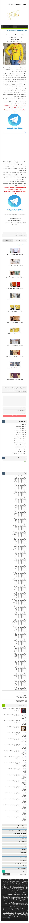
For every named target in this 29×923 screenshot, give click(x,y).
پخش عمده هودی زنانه (21, 451)
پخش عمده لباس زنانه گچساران (20, 595)
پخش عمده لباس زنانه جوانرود (20, 580)
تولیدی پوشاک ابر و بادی (22, 835)
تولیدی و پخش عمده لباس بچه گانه (20, 833)
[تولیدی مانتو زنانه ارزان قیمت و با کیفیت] (23, 754)
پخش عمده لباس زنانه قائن (20, 642)
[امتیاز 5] (25, 230)
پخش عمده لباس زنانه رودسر (20, 662)
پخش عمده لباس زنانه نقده (20, 575)
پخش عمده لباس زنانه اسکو (20, 519)
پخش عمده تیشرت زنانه (21, 430)
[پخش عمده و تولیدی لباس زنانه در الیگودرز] (15, 332)
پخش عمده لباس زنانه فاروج (20, 641)
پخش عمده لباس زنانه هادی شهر (19, 525)
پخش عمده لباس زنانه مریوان (20, 586)
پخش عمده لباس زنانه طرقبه (20, 532)
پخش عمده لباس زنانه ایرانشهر (20, 577)
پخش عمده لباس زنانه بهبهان (20, 506)
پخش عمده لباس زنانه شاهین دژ (19, 572)
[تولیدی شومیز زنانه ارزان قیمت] (23, 741)
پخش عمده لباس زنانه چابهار (20, 585)
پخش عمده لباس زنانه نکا (21, 610)
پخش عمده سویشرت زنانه (20, 442)
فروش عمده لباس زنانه (22, 695)
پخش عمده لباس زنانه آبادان (20, 643)
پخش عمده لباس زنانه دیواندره (20, 671)
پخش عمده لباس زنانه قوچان (20, 635)
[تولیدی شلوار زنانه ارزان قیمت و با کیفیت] (23, 718)
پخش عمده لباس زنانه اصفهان (20, 478)
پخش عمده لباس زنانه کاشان (20, 627)
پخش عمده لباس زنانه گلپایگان (20, 628)
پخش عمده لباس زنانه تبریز (20, 489)
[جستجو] (4, 26)
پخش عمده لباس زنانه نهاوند (20, 677)
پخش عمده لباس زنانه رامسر (20, 604)
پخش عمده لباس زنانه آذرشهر (20, 518)
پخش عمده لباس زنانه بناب (20, 504)
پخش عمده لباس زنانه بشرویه (20, 543)
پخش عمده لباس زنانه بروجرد (20, 683)
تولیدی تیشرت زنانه (23, 838)
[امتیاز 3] (23, 230)
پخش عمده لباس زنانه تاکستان (20, 501)
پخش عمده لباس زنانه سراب (20, 520)
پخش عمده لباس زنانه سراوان (20, 583)
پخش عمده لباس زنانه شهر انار (20, 651)
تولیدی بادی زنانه (23, 852)
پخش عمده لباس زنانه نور (21, 607)
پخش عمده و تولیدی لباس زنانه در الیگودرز (15, 333)
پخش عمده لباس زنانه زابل (20, 512)
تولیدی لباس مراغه (16, 388)
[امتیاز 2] (21, 230)
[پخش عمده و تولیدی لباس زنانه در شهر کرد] (15, 354)
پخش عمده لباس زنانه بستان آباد (19, 528)
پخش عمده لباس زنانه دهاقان (20, 516)
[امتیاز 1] (20, 230)
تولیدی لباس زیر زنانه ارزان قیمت (13, 780)
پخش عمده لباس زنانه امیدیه (20, 550)
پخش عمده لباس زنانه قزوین (20, 499)
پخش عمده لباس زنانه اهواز (20, 497)
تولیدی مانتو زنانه (23, 860)
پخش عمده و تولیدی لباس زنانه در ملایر (15, 379)
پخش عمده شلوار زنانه (21, 444)
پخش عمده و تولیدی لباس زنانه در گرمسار (14, 277)
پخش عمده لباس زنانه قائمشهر (20, 606)
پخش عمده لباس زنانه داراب (20, 553)
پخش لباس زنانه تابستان (22, 827)
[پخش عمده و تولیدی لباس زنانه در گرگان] (15, 263)
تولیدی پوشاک (22, 67)
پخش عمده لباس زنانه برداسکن (20, 539)
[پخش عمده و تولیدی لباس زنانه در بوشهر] (15, 252)
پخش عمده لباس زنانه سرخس (20, 538)
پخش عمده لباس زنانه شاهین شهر (19, 633)
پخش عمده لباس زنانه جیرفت (20, 570)
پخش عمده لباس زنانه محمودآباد (19, 602)
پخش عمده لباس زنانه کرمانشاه (19, 493)
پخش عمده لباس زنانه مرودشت (20, 560)
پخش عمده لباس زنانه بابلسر (20, 617)
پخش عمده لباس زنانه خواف (20, 535)
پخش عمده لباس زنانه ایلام (20, 684)
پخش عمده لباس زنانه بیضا (21, 554)
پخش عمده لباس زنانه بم (21, 562)
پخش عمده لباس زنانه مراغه (20, 521)
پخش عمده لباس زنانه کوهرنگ (20, 589)
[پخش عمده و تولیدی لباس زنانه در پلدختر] (15, 343)
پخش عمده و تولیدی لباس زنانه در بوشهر (15, 254)
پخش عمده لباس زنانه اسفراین (20, 613)
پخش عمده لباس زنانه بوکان (20, 568)
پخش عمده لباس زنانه (15, 39)
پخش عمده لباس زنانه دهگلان (20, 513)
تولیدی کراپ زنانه (23, 849)
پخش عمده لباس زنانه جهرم (20, 507)
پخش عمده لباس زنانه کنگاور (20, 667)
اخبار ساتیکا (24, 424)
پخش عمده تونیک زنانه (21, 428)
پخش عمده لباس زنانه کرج (21, 477)
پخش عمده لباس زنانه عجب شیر (19, 531)
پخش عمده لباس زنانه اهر (21, 502)
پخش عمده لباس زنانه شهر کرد (20, 678)
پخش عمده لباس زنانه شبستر (20, 529)
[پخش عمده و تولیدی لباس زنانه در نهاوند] (15, 366)
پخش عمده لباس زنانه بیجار (20, 669)
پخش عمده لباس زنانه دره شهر (20, 590)
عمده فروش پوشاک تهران (21, 696)
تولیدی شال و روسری (22, 868)
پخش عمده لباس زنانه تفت (20, 601)
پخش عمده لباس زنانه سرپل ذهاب (19, 579)
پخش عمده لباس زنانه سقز (20, 670)
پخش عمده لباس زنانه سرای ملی (19, 626)
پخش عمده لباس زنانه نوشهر (20, 608)
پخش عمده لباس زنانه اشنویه (20, 576)
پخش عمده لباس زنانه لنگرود (20, 664)
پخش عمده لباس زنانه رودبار (20, 611)
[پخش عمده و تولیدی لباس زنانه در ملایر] (15, 377)
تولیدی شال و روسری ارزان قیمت (13, 774)
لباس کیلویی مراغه (11, 389)
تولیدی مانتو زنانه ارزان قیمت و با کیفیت (12, 750)
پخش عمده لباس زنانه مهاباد (20, 573)
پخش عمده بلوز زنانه (22, 426)
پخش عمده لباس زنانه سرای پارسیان (18, 623)
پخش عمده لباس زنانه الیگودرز (20, 681)
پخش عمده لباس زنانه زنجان (20, 494)
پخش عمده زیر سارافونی (21, 436)
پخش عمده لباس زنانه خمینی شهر (19, 621)
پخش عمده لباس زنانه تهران (20, 475)
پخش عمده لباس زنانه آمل (21, 615)
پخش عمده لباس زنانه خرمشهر (20, 646)
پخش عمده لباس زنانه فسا (21, 555)
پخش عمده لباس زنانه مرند (20, 522)
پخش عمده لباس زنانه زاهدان (20, 488)
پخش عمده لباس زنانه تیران (20, 631)
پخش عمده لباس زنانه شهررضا (20, 514)
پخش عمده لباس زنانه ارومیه (20, 491)
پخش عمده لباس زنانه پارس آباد (19, 596)
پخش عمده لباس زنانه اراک (20, 500)
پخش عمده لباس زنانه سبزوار (20, 634)
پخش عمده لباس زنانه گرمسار (20, 687)
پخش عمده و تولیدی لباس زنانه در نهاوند (15, 367)
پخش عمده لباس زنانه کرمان (20, 486)
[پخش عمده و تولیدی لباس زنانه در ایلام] (15, 297)
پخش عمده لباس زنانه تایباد (20, 505)
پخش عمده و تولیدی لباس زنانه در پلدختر (15, 345)
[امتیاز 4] (24, 230)
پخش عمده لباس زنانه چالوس (20, 609)
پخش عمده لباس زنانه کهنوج (20, 569)
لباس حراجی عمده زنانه (22, 825)
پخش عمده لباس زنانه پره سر (20, 661)
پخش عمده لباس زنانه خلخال (20, 597)
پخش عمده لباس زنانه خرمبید (20, 649)
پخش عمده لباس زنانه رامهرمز (20, 547)
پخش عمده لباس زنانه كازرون (20, 558)
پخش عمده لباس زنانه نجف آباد (20, 630)
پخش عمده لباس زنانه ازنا (21, 682)
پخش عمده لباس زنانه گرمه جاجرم (19, 540)
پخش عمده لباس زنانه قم (21, 485)
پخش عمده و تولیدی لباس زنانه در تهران (12, 744)
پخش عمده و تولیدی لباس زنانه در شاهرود (14, 288)
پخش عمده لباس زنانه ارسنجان (20, 556)
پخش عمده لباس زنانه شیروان (20, 640)
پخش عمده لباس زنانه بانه (21, 668)
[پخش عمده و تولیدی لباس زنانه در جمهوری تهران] (23, 712)
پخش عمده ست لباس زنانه (20, 440)
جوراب (13, 79)
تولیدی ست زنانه (23, 854)
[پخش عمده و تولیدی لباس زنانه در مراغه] (14, 54)
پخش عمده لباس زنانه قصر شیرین (19, 593)
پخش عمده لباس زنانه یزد (21, 487)
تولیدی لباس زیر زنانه (22, 865)
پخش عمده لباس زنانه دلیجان (20, 654)
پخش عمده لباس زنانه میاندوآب (20, 574)
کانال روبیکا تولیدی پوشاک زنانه (14, 768)
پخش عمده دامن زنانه (21, 434)
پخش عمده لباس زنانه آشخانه (20, 541)
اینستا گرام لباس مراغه (8, 387)
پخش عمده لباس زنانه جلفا (21, 523)
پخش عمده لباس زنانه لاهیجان (20, 656)
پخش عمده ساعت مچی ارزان (21, 700)
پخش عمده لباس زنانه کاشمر (20, 636)
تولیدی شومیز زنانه (23, 841)
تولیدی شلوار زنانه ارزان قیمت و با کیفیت (12, 714)
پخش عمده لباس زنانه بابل (21, 616)
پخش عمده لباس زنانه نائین (20, 629)
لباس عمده (24, 693)
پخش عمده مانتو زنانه (21, 448)
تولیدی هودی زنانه (23, 844)
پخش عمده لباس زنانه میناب (20, 581)
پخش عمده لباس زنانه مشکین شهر (19, 599)
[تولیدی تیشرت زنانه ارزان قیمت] (23, 730)
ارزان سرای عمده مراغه (17, 387)
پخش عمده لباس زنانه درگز (20, 536)
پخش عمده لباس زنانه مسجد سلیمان (18, 549)
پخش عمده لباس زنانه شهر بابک (19, 653)
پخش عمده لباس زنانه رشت (20, 498)
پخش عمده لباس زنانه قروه (20, 673)
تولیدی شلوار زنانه (23, 857)
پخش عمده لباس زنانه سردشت (20, 565)
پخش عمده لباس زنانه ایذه (21, 545)
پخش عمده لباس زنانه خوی (20, 566)
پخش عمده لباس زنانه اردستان (20, 620)
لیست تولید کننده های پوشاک (21, 391)
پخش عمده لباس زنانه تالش (20, 663)
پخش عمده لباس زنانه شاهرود (20, 685)
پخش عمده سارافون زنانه (21, 438)
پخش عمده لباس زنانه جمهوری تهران (18, 624)
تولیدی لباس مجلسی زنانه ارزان (20, 863)
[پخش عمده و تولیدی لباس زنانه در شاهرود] (15, 286)
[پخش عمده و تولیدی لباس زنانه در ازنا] (15, 320)
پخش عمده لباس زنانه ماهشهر (20, 546)
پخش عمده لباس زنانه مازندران (20, 481)
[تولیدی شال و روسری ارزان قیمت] (23, 778)
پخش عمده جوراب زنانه (21, 432)
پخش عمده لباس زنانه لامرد (20, 508)
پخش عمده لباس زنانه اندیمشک (19, 644)
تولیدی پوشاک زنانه (23, 692)
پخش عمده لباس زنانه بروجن (20, 587)
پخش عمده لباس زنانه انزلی (20, 658)
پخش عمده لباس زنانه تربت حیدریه (19, 534)
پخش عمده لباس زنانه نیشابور (20, 637)
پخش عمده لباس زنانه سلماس (20, 563)
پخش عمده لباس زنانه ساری (20, 614)
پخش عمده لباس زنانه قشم (20, 582)
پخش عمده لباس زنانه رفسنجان (20, 650)
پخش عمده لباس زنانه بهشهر (20, 619)
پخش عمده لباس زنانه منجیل (20, 660)
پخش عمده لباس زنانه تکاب (20, 567)
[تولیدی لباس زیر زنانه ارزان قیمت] (23, 784)
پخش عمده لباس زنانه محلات (20, 655)
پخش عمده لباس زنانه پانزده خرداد (19, 622)
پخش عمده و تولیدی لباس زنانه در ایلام (15, 299)
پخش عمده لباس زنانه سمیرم (20, 515)
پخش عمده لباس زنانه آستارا (20, 657)
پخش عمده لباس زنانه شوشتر (20, 548)
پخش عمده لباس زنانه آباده (20, 648)
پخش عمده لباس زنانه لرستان (20, 479)
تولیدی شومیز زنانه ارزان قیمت (14, 738)
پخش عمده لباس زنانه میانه (20, 526)
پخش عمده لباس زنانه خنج (21, 561)
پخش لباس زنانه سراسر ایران (20, 235)
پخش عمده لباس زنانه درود (20, 638)
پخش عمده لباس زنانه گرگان (20, 688)
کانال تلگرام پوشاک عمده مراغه (20, 389)
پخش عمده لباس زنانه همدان (20, 674)
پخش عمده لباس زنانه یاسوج (20, 594)
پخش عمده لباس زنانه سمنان (20, 484)
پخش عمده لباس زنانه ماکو (20, 511)
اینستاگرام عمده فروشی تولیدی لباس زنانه (18, 830)
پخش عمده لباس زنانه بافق (20, 600)
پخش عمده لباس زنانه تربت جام (19, 533)
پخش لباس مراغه (23, 388)
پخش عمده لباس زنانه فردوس (20, 542)
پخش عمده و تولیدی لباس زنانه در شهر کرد (15, 356)
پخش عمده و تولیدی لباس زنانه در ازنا (15, 322)
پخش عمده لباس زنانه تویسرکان (19, 675)
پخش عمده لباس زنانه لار (21, 559)
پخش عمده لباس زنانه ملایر (20, 676)
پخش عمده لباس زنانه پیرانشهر (20, 509)
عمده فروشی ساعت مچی (21, 701)
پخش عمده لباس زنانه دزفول (20, 647)
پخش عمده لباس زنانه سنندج (20, 492)
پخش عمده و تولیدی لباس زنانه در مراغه (14, 41)
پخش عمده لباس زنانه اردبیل (20, 495)
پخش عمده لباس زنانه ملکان (20, 527)
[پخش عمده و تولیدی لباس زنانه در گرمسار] (15, 275)
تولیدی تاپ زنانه (23, 846)
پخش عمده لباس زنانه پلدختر (20, 680)
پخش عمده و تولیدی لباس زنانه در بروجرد (15, 311)
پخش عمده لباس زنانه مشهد (20, 482)
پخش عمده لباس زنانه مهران (20, 592)
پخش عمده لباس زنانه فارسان (20, 588)
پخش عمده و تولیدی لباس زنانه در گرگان (15, 265)
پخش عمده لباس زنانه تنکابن (20, 603)
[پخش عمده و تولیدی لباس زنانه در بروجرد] (15, 309)
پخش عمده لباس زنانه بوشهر (20, 689)
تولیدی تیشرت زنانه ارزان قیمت (13, 726)
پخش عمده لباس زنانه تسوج (20, 552)
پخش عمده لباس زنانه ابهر (21, 665)
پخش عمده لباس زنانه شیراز (20, 480)
